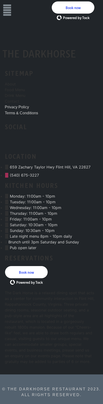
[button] (73, 7)
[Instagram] (27, 142)
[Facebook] (12, 142)
